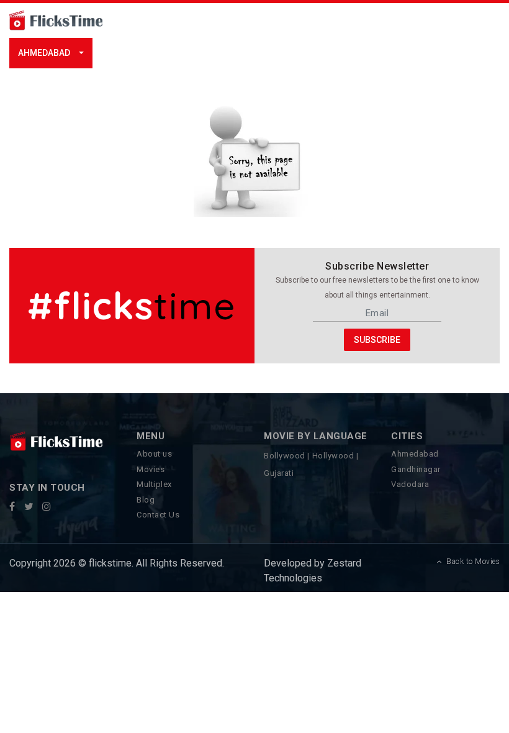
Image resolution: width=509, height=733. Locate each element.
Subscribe (377, 340)
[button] (50, 53)
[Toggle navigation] (163, 20)
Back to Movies (471, 561)
